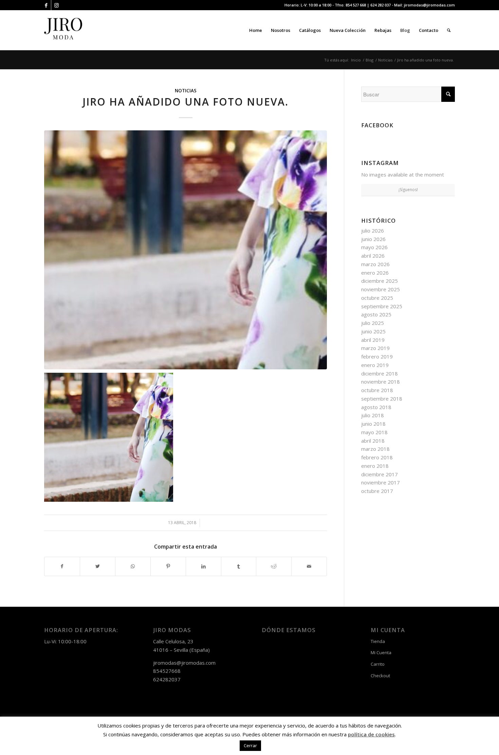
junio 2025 (373, 331)
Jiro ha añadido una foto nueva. (185, 102)
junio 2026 (373, 239)
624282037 (167, 679)
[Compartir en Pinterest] (168, 566)
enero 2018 (375, 465)
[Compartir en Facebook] (62, 566)
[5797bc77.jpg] (185, 249)
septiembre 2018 (381, 398)
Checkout (380, 676)
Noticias (186, 91)
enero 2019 (375, 365)
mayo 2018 (374, 432)
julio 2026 (372, 230)
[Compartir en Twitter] (97, 566)
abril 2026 (373, 255)
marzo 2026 (375, 264)
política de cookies (371, 734)
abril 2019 (373, 339)
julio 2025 (372, 322)
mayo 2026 (374, 247)
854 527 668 (356, 4)
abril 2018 (373, 440)
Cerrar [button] (250, 745)
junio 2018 (373, 423)
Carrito (378, 664)
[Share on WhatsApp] (132, 566)
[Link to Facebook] (46, 5)
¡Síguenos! (408, 189)
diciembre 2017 (379, 474)
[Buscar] (449, 30)
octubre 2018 (377, 390)
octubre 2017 (377, 490)
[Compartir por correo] (309, 566)
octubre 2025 (377, 297)
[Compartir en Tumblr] (238, 566)
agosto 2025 (376, 314)
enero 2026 (375, 272)
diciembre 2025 (379, 280)
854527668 (167, 670)
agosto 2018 (376, 407)
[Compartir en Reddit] (273, 566)
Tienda (378, 641)
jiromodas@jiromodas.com (429, 4)
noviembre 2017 (380, 482)
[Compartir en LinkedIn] (203, 566)
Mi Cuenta (381, 652)
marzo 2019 (375, 348)
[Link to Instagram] (56, 5)
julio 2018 (372, 415)
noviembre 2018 (380, 381)
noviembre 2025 (380, 289)
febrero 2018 (377, 457)
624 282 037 (380, 4)
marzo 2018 (375, 448)
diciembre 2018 (379, 373)
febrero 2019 (377, 356)
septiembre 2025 (381, 306)
